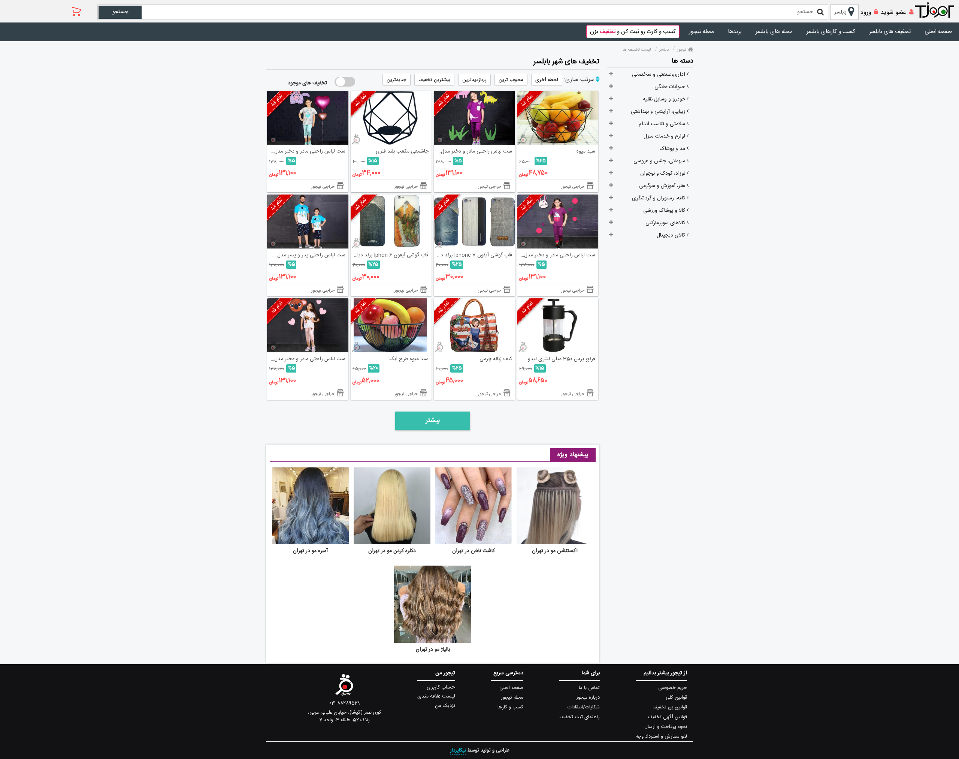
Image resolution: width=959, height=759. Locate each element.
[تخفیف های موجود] (345, 82)
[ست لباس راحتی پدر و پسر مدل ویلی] (307, 222)
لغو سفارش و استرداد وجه (661, 736)
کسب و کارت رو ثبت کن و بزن (633, 31)
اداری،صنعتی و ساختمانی (659, 74)
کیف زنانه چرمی (496, 359)
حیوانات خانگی (670, 86)
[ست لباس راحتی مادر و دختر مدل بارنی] (307, 325)
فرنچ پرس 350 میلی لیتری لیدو (561, 359)
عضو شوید (893, 12)
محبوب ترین (511, 80)
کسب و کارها (510, 707)
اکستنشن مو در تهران (555, 550)
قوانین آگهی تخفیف (667, 717)
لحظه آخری (546, 80)
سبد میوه (586, 151)
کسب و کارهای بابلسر (831, 31)
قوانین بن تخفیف (670, 707)
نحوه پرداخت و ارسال (665, 727)
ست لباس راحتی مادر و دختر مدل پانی (306, 151)
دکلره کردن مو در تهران (392, 550)
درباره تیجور (588, 697)
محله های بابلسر (774, 31)
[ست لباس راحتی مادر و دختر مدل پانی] (307, 118)
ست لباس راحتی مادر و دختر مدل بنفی (556, 255)
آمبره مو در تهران (310, 550)
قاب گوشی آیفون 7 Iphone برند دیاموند (473, 255)
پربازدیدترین (474, 80)
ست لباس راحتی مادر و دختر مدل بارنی (306, 359)
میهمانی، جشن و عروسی (660, 161)
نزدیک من (445, 706)
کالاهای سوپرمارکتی (666, 223)
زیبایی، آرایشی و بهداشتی (659, 111)
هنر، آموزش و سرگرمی (663, 185)
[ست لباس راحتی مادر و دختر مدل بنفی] (558, 222)
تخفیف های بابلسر (890, 31)
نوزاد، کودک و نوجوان (663, 173)
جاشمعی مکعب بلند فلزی (402, 151)
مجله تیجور (701, 31)
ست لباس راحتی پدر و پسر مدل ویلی (306, 255)
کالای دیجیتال (672, 235)
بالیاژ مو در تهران (433, 649)
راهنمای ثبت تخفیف (579, 717)
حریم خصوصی (672, 688)
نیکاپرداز (458, 750)
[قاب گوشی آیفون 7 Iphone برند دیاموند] (474, 222)
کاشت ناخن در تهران (473, 550)
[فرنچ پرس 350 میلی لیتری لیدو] (558, 325)
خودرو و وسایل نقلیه (665, 99)
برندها (735, 31)
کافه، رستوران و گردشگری (659, 198)
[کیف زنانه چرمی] (474, 325)
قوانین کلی (676, 697)
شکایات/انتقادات (584, 707)
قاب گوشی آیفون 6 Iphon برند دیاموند (390, 255)
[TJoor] (938, 10)
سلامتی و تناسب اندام (663, 124)
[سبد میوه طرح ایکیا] (391, 325)
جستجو (120, 11)
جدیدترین (396, 80)
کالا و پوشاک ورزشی (665, 210)
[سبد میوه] (558, 118)
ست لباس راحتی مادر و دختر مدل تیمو (473, 151)
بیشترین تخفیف (434, 80)
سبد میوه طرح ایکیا (408, 359)
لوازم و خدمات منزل (665, 136)
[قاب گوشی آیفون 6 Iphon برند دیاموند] (391, 222)
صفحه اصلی (938, 31)
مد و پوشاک (673, 148)
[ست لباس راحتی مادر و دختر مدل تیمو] (474, 118)
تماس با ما (589, 688)
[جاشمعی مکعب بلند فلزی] (391, 118)
